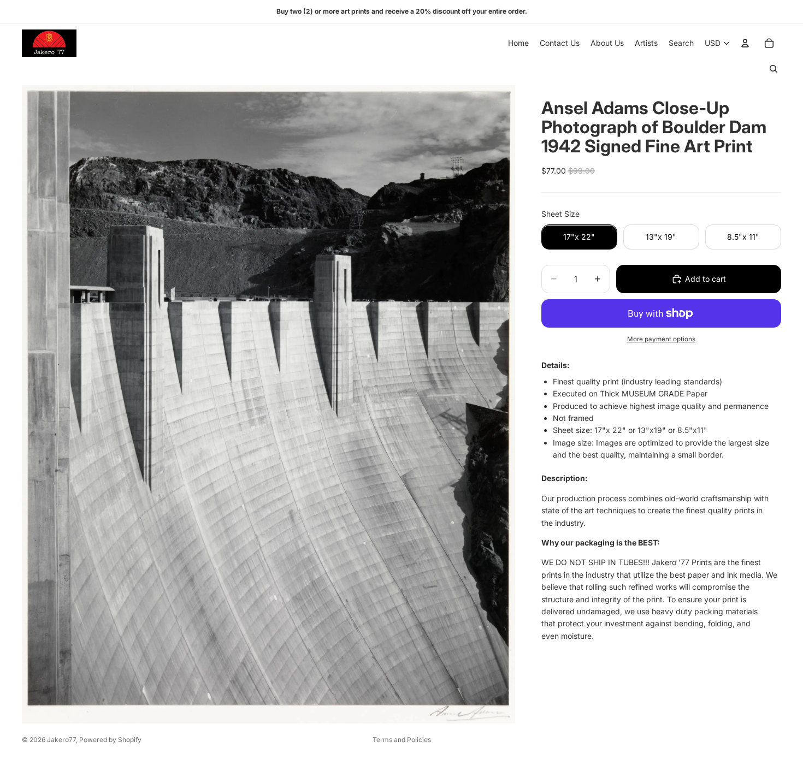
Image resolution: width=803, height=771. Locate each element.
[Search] (773, 69)
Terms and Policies (402, 740)
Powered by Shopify (110, 740)
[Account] (745, 43)
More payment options (661, 339)
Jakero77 (61, 740)
